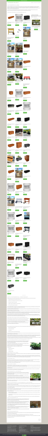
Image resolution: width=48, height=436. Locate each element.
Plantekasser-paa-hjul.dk (12, 2)
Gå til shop (17, 37)
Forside (32, 2)
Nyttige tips (35, 2)
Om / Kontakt (39, 2)
